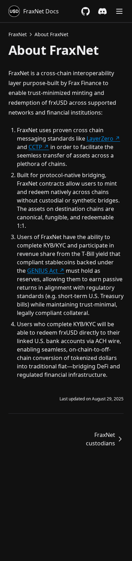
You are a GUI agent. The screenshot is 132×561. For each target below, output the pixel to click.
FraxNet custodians (100, 439)
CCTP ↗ (39, 147)
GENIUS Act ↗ (45, 271)
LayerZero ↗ (103, 138)
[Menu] (119, 11)
